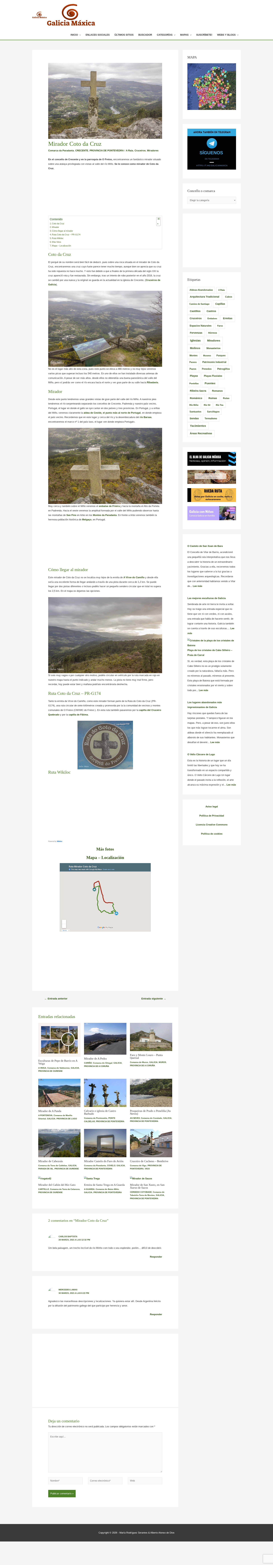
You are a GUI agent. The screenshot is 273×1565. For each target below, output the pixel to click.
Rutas (226, 398)
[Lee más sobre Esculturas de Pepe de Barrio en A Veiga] (59, 1039)
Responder (156, 1256)
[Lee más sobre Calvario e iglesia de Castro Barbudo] (105, 1092)
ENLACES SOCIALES (98, 34)
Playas (194, 375)
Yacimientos (198, 425)
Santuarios (195, 411)
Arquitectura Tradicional (204, 296)
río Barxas (145, 417)
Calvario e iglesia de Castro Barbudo (100, 1112)
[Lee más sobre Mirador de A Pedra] (105, 1038)
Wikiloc (59, 841)
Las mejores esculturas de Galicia (206, 598)
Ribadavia (152, 382)
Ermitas (227, 318)
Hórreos (212, 333)
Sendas (194, 418)
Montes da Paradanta (105, 515)
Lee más (197, 586)
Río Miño (193, 405)
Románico (196, 398)
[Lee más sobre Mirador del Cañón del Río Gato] (44, 1178)
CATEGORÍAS (164, 34)
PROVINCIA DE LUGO (66, 1118)
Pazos (193, 369)
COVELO (111, 1165)
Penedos (207, 369)
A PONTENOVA (45, 1115)
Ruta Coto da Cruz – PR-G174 (66, 234)
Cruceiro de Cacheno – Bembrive (149, 1161)
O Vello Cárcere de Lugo (201, 754)
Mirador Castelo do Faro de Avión (103, 1161)
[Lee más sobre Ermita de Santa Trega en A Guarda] (92, 1178)
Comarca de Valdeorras (58, 1068)
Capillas (220, 303)
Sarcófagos (213, 411)
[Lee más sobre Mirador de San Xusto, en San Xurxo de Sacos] (141, 1178)
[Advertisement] (105, 194)
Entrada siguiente (153, 998)
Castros (211, 311)
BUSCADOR (145, 34)
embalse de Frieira (109, 506)
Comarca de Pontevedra (95, 1118)
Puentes (210, 383)
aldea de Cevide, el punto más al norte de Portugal (112, 412)
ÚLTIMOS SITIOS (124, 34)
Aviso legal (211, 806)
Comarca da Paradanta (61, 150)
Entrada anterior (55, 998)
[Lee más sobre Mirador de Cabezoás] (59, 1143)
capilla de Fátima (78, 714)
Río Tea (219, 405)
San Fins (71, 515)
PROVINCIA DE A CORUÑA (96, 1066)
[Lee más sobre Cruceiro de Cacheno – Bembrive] (151, 1143)
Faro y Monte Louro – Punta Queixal (146, 1056)
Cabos (228, 297)
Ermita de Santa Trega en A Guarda (104, 1184)
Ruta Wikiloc (58, 238)
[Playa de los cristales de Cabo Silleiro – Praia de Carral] (211, 643)
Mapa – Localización (61, 245)
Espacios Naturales (200, 325)
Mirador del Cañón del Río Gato (57, 1184)
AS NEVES (135, 1118)
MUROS (162, 1062)
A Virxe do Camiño (133, 577)
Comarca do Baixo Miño (107, 1189)
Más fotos (56, 242)
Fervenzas (196, 332)
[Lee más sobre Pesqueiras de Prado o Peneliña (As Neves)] (151, 1092)
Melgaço (86, 519)
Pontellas (194, 383)
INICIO (74, 34)
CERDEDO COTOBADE (141, 1192)
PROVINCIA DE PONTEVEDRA (107, 150)
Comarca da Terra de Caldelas (52, 1165)
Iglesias (195, 340)
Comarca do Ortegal (102, 1063)
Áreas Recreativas (201, 433)
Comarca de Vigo (138, 1165)
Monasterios (213, 348)
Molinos (195, 348)
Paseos (193, 362)
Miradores (152, 150)
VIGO (147, 1169)
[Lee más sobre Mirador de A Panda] (59, 1092)
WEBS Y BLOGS (226, 34)
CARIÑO (88, 1063)
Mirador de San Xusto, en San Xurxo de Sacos (147, 1186)
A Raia (129, 150)
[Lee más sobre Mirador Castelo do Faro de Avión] (105, 1143)
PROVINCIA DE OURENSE (50, 1071)
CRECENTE (81, 150)
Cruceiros (140, 150)
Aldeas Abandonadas (201, 290)
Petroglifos (223, 369)
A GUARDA (89, 1189)
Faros (220, 326)
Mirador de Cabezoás (50, 1161)
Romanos (217, 391)
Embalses (212, 318)
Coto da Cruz (58, 223)
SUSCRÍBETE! (204, 34)
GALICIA (75, 1068)
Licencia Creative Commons (212, 824)
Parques (221, 355)
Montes (193, 355)
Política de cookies (211, 833)
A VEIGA (42, 1068)
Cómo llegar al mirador (62, 231)
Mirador (55, 227)
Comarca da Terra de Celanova (65, 1189)
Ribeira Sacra (198, 390)
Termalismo (211, 418)
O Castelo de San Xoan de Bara (205, 546)
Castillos (195, 311)
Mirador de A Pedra (95, 1058)
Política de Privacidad (211, 815)
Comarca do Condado (151, 1118)
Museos (207, 355)
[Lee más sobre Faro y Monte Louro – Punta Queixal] (151, 1037)
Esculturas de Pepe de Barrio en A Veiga (57, 1062)
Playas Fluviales (213, 376)
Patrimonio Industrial (214, 362)
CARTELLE (43, 1189)
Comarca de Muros (139, 1062)
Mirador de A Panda (49, 1111)
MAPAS (184, 34)
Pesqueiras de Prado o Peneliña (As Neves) (150, 1112)
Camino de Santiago (199, 304)
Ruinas (212, 398)
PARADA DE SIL (45, 1169)
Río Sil (207, 405)
